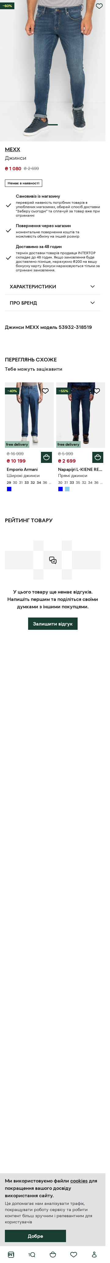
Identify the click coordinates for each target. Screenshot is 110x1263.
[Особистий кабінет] (94, 1255)
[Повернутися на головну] (11, 1255)
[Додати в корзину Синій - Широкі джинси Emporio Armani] (46, 457)
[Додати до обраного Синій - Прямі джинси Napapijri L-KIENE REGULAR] (96, 391)
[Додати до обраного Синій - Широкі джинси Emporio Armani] (45, 391)
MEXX (12, 149)
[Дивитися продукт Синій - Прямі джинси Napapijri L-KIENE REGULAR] (80, 415)
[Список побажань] (74, 1255)
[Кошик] (53, 1255)
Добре (35, 1235)
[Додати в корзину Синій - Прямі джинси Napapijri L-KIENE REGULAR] (97, 457)
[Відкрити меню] (32, 1255)
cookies (79, 1180)
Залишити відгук (53, 623)
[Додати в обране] (99, 6)
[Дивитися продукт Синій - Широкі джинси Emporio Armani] (29, 415)
